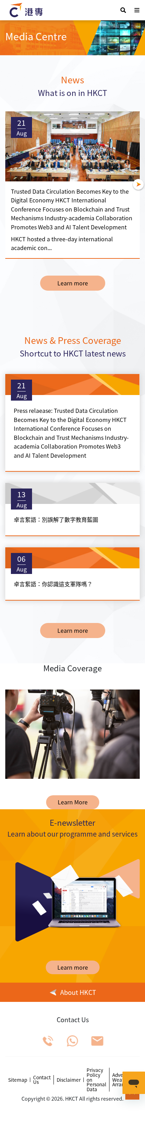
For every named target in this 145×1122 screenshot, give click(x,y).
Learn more (72, 283)
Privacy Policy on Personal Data (96, 1080)
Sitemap (17, 1080)
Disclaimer (69, 1080)
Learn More (73, 802)
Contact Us (42, 1080)
